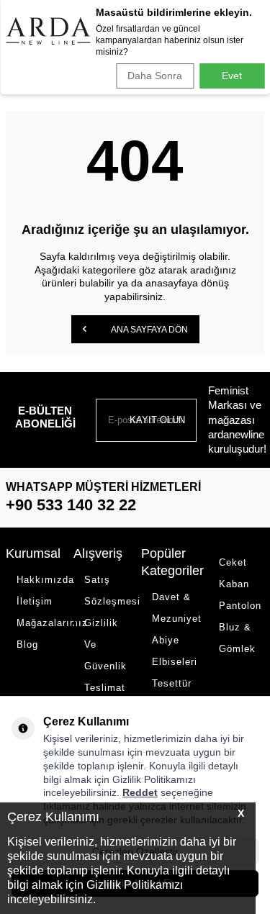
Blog (27, 644)
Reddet (140, 792)
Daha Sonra (154, 75)
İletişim (35, 601)
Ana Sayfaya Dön (148, 330)
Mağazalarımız (39, 622)
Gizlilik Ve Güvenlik (105, 644)
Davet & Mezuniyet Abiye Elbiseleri (174, 629)
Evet (232, 75)
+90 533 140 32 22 (71, 505)
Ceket (233, 562)
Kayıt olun (157, 420)
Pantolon (240, 605)
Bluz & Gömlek (237, 638)
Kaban (234, 584)
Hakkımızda (39, 579)
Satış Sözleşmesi (107, 590)
